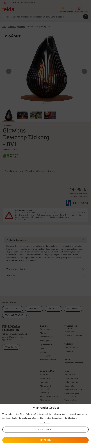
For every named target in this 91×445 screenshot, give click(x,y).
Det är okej (45, 440)
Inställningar (45, 429)
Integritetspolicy (45, 423)
